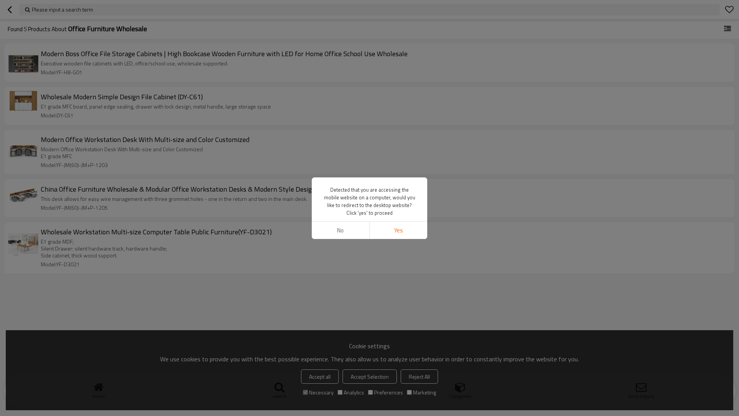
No (340, 230)
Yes (398, 230)
